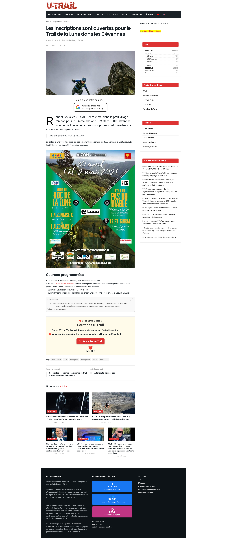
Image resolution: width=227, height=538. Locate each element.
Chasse (149, 58)
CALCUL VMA (113, 14)
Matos (99, 14)
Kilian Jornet (147, 129)
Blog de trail (57, 22)
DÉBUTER (69, 14)
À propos (141, 480)
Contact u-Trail (98, 521)
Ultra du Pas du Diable (65, 283)
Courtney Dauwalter (150, 147)
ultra (59, 360)
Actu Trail (66, 22)
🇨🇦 (158, 14)
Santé (149, 65)
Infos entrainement (151, 63)
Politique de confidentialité (149, 489)
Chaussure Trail (150, 70)
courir (95, 360)
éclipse (149, 14)
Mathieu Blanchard (149, 133)
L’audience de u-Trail (146, 486)
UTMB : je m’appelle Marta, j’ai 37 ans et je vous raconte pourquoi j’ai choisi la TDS (111, 418)
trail (53, 360)
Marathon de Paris (149, 109)
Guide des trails (85, 14)
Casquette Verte (149, 142)
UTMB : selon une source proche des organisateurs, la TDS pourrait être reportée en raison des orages (90, 447)
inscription (74, 360)
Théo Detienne (148, 138)
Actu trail (142, 476)
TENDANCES (136, 14)
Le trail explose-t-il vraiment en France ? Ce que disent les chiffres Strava (159, 209)
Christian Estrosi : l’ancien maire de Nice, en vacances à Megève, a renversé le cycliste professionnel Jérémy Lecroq (59, 447)
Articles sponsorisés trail (102, 527)
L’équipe (141, 483)
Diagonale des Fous (150, 95)
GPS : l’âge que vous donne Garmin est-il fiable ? (159, 237)
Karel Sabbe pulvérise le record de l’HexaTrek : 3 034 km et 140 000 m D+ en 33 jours (67, 418)
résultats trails (152, 60)
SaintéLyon (146, 104)
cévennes (103, 360)
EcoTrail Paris (148, 100)
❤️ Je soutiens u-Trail (90, 341)
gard (65, 360)
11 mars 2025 (50, 46)
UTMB (124, 14)
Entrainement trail (145, 492)
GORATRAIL (150, 56)
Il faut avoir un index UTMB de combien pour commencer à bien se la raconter (158, 222)
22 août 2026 (60, 423)
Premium (150, 61)
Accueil (48, 22)
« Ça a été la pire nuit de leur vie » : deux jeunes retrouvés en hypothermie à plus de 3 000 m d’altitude (159, 231)
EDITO (149, 55)
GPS (146, 72)
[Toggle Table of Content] (129, 300)
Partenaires (97, 524)
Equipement (147, 68)
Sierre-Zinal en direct (152, 31)
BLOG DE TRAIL (54, 14)
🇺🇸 (164, 14)
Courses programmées (58, 309)
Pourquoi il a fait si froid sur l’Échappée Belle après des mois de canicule (158, 215)
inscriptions (85, 360)
